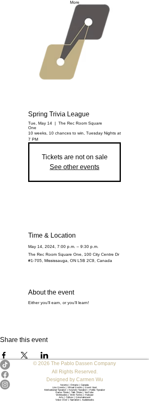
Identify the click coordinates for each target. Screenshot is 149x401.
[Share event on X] (24, 355)
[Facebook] (74, 375)
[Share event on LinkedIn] (44, 355)
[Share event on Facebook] (4, 355)
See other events (74, 166)
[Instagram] (74, 384)
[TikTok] (74, 365)
